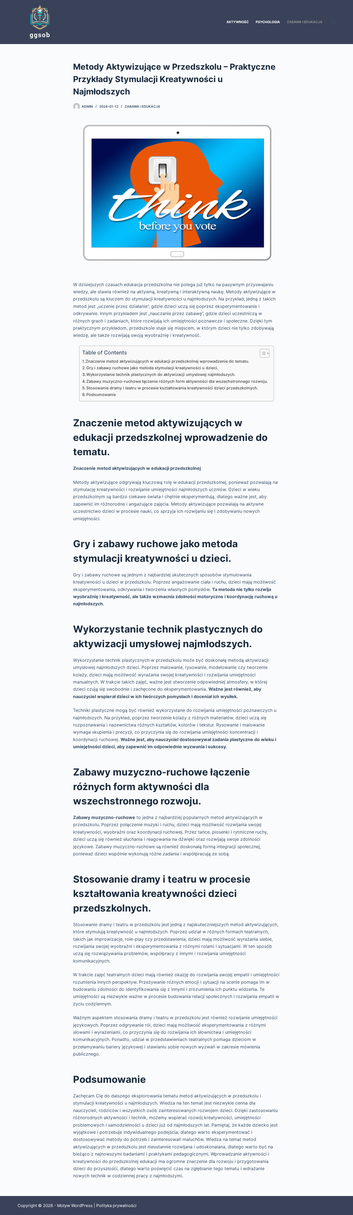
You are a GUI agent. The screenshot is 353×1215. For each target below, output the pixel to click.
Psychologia (268, 22)
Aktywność (237, 22)
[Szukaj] (333, 22)
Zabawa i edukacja (304, 22)
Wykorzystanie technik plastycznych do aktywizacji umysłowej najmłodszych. (161, 374)
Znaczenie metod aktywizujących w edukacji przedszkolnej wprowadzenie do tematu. (167, 361)
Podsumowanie (101, 394)
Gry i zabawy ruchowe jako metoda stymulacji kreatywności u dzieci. (152, 367)
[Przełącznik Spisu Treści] (262, 353)
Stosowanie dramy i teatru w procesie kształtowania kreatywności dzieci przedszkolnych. (172, 388)
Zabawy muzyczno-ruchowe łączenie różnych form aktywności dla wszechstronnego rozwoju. (177, 381)
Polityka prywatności (116, 1205)
